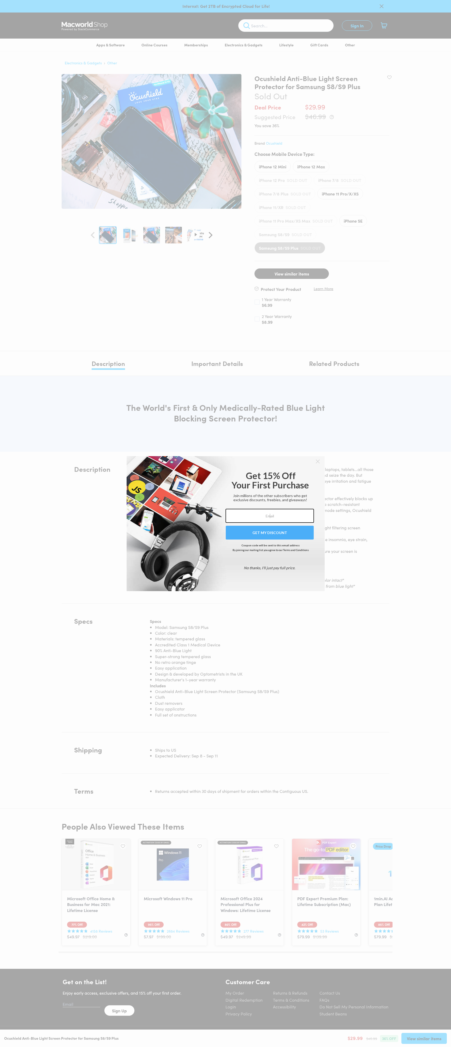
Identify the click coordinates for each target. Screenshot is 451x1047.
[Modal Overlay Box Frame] (225, 523)
